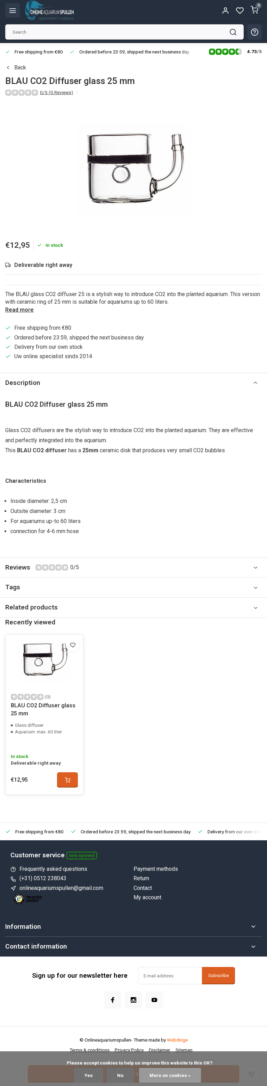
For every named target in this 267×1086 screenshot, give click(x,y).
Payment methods (156, 869)
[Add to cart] (67, 780)
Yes (88, 1075)
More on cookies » (170, 1075)
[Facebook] (112, 1000)
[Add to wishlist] (73, 645)
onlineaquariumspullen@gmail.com (61, 888)
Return (141, 878)
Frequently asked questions (53, 869)
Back (20, 67)
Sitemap (184, 1050)
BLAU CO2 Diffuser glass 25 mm (43, 709)
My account (147, 897)
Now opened (82, 855)
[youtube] (154, 1000)
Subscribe (218, 975)
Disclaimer (159, 1050)
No (120, 1075)
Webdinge (177, 1040)
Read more (19, 309)
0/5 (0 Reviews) (56, 92)
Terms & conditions (90, 1050)
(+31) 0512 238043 (42, 878)
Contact (143, 888)
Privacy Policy (129, 1050)
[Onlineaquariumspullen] (49, 10)
